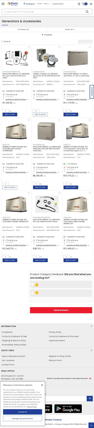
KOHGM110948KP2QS (11, 72)
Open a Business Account (13, 356)
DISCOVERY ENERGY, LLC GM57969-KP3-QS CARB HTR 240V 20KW (46, 221)
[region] (22, 403)
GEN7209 (67, 218)
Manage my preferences (22, 418)
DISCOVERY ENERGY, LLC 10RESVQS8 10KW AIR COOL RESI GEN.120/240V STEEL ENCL (47, 149)
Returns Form (55, 360)
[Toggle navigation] (3, 3)
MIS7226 (6, 145)
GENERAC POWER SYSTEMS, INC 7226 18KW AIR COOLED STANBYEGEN (15, 149)
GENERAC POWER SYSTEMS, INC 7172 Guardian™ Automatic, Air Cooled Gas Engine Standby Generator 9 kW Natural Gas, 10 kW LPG (77, 151)
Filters (23, 30)
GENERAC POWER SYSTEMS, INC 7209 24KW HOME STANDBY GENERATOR (76, 222)
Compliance (7, 332)
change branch (58, 4)
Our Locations (8, 360)
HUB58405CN (39, 72)
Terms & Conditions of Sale (14, 336)
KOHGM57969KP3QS (41, 218)
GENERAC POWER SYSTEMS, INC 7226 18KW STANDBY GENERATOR (15, 221)
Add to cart (10, 114)
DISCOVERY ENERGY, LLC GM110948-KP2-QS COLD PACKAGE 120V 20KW (16, 76)
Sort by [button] (69, 30)
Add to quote (40, 114)
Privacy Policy (55, 332)
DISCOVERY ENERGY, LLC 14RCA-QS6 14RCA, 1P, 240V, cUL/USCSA (76, 75)
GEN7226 (6, 218)
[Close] (42, 385)
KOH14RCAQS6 (70, 72)
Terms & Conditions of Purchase (64, 336)
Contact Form (8, 364)
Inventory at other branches (16, 99)
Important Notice (57, 340)
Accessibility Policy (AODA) (14, 344)
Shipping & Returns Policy (14, 340)
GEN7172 (67, 145)
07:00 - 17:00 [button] (42, 4)
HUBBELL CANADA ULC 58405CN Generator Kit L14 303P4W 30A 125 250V (46, 76)
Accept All (22, 412)
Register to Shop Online (60, 356)
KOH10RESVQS (39, 145)
